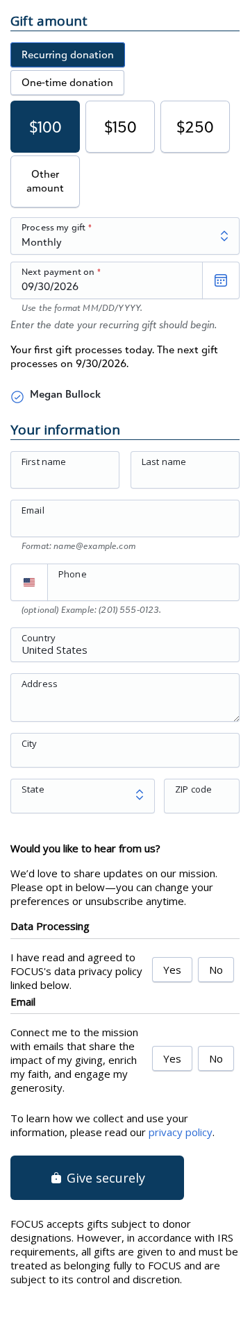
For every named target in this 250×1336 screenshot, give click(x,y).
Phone (72, 574)
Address (40, 682)
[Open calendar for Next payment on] (221, 280)
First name (44, 461)
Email (33, 510)
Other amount (45, 180)
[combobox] (125, 652)
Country (39, 637)
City (30, 742)
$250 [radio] (195, 126)
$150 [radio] (120, 126)
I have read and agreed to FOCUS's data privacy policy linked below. (76, 971)
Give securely (104, 1177)
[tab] (67, 54)
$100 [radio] (45, 126)
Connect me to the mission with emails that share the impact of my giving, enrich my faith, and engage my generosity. (74, 1059)
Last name (164, 461)
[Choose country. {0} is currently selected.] (29, 582)
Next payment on (58, 271)
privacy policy (180, 1132)
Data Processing (50, 926)
